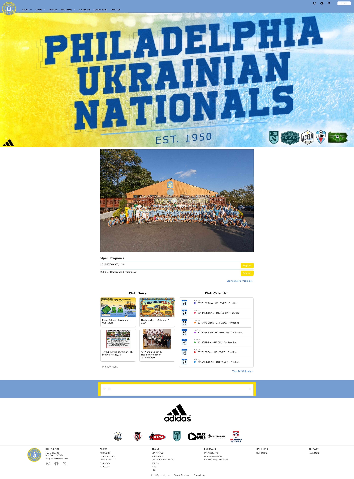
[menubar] (71, 9)
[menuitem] (27, 9)
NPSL (154, 470)
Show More (111, 367)
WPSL (154, 467)
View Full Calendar (242, 371)
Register (247, 265)
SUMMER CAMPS (211, 453)
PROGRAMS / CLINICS (213, 456)
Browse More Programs (239, 280)
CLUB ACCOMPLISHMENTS (163, 460)
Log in (344, 3)
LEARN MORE (261, 453)
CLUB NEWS (105, 463)
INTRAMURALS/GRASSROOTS (216, 460)
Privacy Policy (199, 475)
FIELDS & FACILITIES (108, 460)
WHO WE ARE (105, 453)
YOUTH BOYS (157, 456)
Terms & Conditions (181, 475)
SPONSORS (104, 467)
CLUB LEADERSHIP (107, 456)
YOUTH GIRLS (157, 453)
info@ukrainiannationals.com (57, 459)
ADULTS (155, 463)
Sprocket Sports (163, 475)
